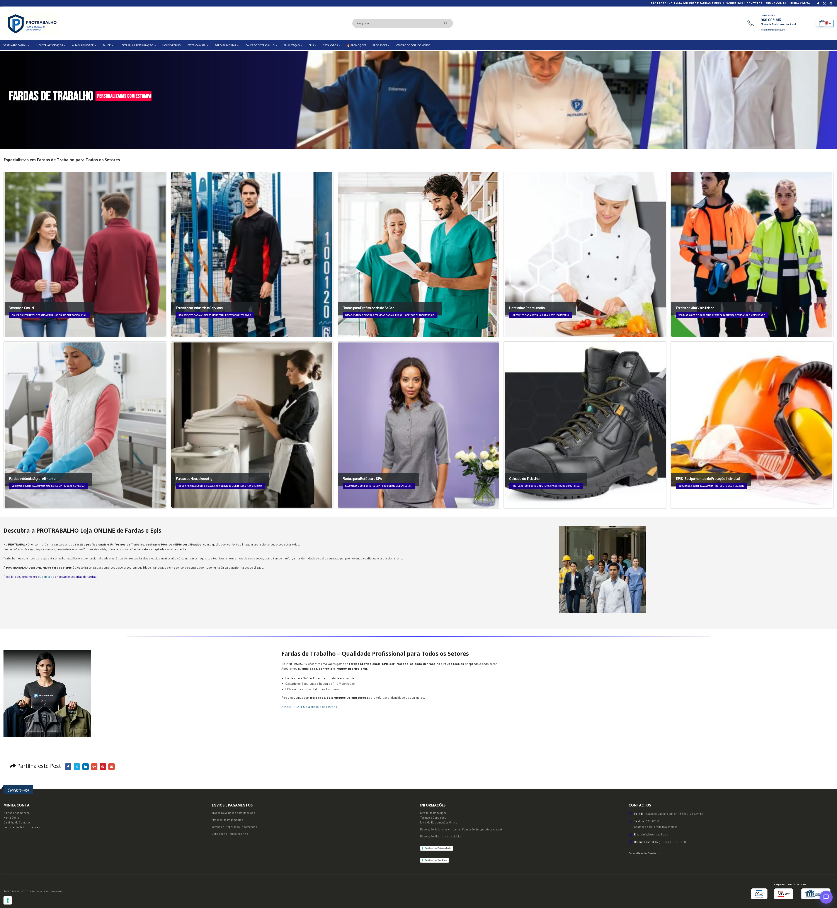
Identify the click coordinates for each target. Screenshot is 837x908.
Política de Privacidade (438, 848)
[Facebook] (818, 3)
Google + (94, 766)
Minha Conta (776, 3)
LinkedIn (85, 766)
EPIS (311, 45)
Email (111, 766)
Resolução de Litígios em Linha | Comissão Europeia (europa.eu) (461, 829)
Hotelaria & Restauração (136, 45)
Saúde (107, 45)
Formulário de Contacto (644, 853)
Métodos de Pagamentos (227, 820)
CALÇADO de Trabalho (260, 45)
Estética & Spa (196, 45)
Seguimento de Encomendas (21, 827)
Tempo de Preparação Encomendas (234, 826)
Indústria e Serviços (49, 45)
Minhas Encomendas (16, 813)
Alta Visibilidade (83, 45)
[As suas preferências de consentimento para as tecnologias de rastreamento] (7, 900)
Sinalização (292, 45)
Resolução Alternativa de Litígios (441, 836)
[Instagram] (831, 3)
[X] (824, 3)
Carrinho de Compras (17, 822)
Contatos (755, 3)
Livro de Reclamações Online (438, 822)
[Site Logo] (30, 23)
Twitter (77, 766)
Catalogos (330, 45)
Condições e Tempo (224, 833)
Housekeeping (171, 45)
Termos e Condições (433, 817)
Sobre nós (734, 3)
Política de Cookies (436, 860)
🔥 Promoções (356, 45)
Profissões (380, 45)
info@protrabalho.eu (655, 834)
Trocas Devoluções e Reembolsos (233, 813)
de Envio (242, 833)
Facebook (68, 766)
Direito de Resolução (433, 813)
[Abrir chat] (826, 897)
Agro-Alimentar (225, 45)
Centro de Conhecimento (413, 45)
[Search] (446, 23)
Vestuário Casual (15, 45)
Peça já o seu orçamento (20, 576)
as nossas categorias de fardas (74, 576)
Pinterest (103, 766)
